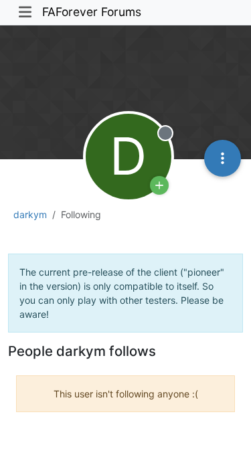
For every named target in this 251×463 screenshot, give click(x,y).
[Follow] (159, 185)
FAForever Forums (91, 12)
